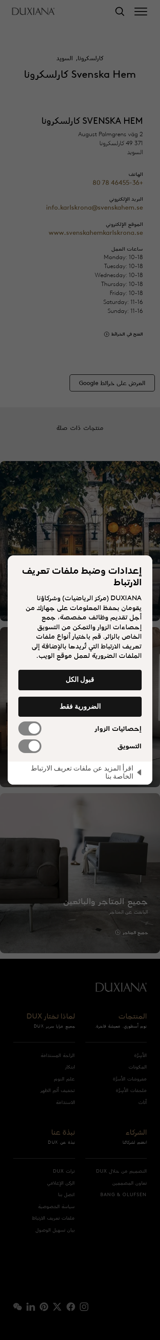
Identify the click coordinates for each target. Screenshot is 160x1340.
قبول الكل (80, 679)
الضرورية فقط (80, 706)
